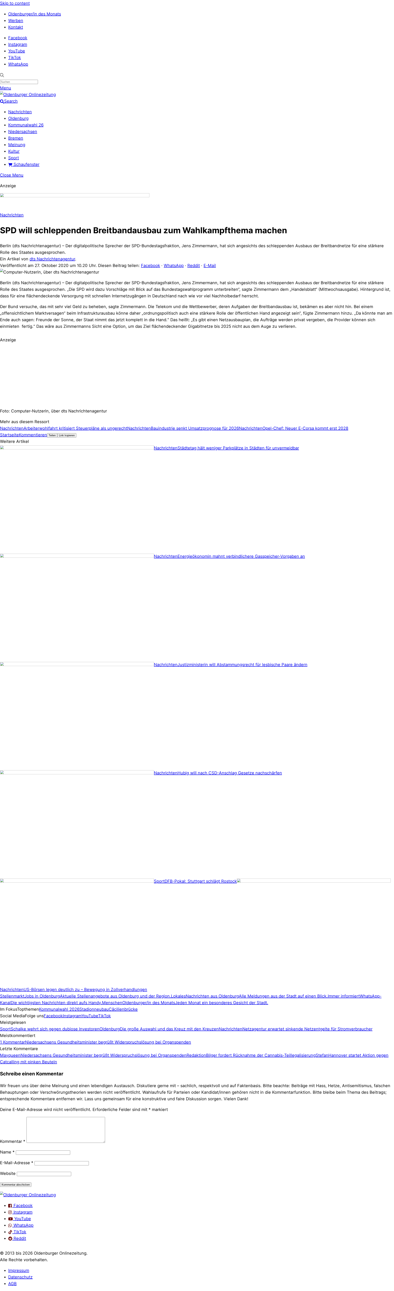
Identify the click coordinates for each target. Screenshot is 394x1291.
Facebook (17, 37)
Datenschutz (20, 1277)
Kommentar (12, 1141)
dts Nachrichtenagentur (52, 258)
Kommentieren (33, 434)
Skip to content (15, 3)
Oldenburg (18, 118)
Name (7, 1152)
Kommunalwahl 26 (26, 124)
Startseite (9, 434)
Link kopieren (67, 435)
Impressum (18, 1270)
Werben (15, 20)
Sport (13, 157)
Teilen (52, 435)
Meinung (16, 144)
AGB (12, 1283)
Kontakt (15, 27)
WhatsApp (18, 64)
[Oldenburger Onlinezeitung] (28, 1194)
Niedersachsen (22, 131)
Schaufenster (25, 164)
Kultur (13, 151)
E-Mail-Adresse (16, 1162)
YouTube (16, 50)
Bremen (15, 138)
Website (8, 1173)
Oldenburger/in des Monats (34, 14)
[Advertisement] (197, 375)
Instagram (17, 44)
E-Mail (210, 265)
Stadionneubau (94, 1009)
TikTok (14, 57)
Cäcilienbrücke (123, 1009)
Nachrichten (20, 111)
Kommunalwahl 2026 (59, 1009)
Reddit (193, 265)
